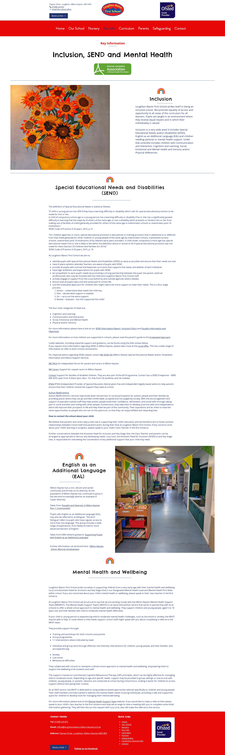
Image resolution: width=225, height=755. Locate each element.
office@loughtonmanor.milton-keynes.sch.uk (79, 727)
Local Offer (143, 346)
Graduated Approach (159, 337)
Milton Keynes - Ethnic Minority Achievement (77, 548)
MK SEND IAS (106, 354)
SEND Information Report (108, 328)
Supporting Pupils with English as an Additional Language (76, 536)
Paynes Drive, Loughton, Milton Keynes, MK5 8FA (70, 4)
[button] (58, 15)
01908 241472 (58, 7)
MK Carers (54, 369)
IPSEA (51, 384)
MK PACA (53, 363)
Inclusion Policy (129, 328)
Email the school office (61, 9)
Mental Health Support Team (102, 701)
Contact (52, 375)
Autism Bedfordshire (59, 392)
